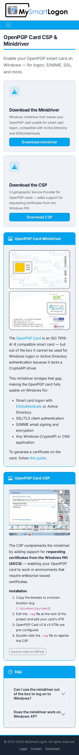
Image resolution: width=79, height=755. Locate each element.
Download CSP (39, 217)
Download (52, 749)
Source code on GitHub (27, 651)
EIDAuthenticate (29, 406)
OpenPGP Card (28, 338)
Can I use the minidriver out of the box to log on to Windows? (37, 693)
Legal (23, 749)
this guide (38, 458)
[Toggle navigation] (8, 25)
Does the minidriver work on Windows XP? (37, 714)
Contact (36, 749)
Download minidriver (39, 142)
